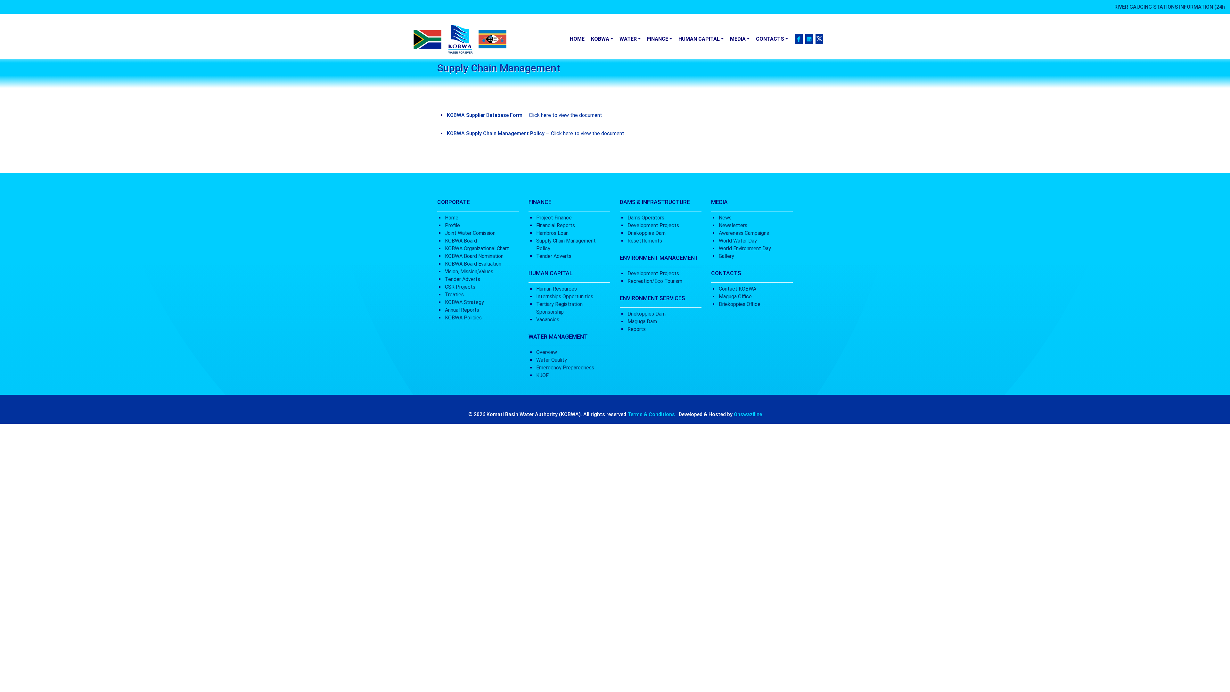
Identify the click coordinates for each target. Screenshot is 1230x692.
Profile (452, 225)
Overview (546, 352)
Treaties (454, 295)
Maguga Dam (642, 321)
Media (738, 39)
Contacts (770, 39)
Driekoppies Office (739, 304)
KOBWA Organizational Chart (477, 248)
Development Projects (653, 225)
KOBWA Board (461, 241)
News (725, 218)
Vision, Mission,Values (469, 271)
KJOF (542, 375)
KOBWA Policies (463, 318)
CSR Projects (460, 287)
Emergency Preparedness (565, 368)
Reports (636, 329)
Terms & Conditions (651, 414)
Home (577, 39)
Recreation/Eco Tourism (654, 281)
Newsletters (733, 225)
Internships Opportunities (564, 296)
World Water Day (738, 241)
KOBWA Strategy (464, 302)
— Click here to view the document (524, 115)
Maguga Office (735, 296)
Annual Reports (462, 310)
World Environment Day (745, 248)
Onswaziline (748, 414)
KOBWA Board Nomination (474, 256)
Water (628, 39)
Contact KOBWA (737, 289)
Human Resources (556, 289)
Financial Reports (555, 225)
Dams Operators (645, 218)
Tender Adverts (462, 279)
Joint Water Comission (470, 233)
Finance (657, 39)
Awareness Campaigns (744, 233)
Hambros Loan (552, 233)
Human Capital (699, 39)
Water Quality (551, 360)
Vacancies (547, 320)
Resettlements (644, 241)
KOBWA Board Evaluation (473, 264)
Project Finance (554, 218)
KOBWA (600, 39)
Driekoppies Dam (646, 233)
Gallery (726, 256)
